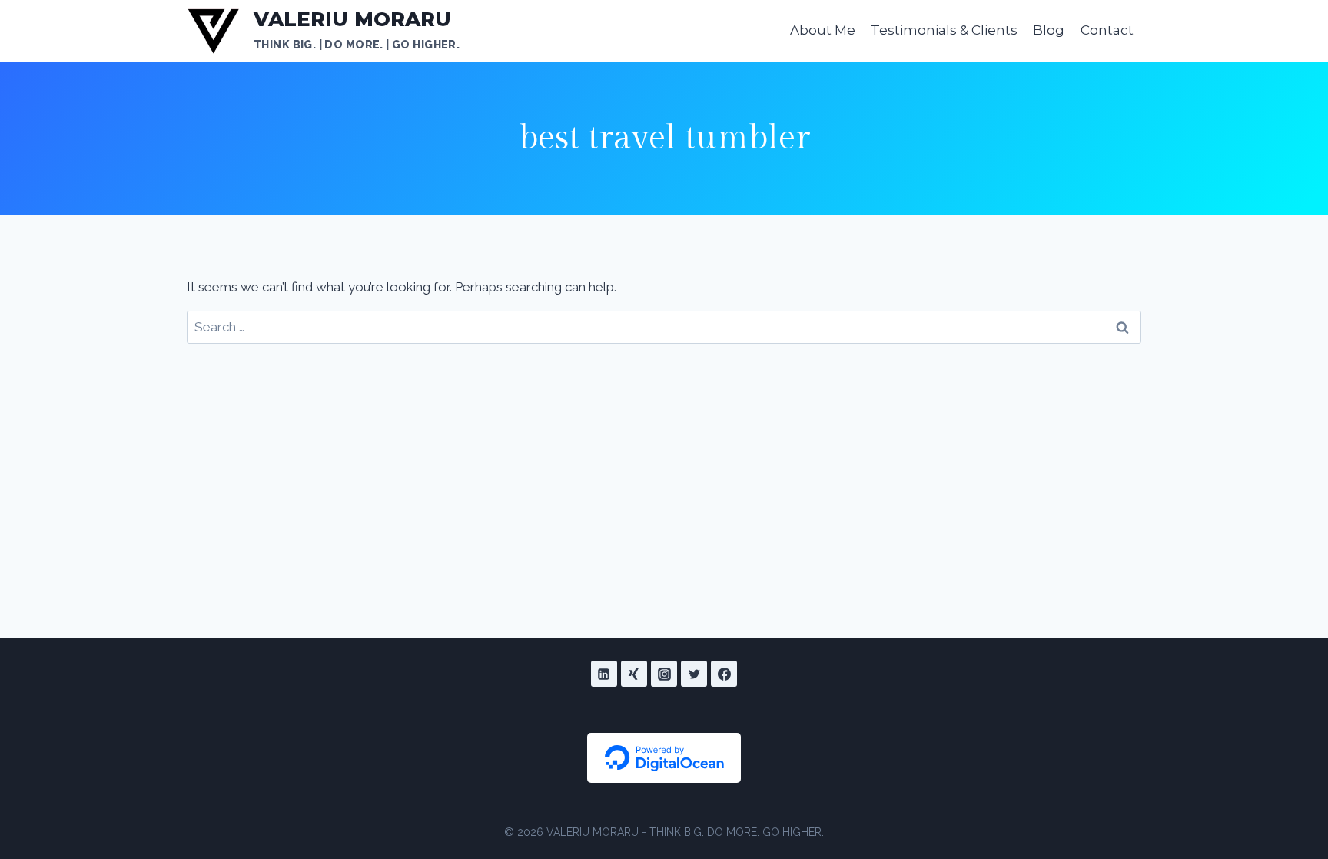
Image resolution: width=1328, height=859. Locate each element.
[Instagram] (664, 674)
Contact (1107, 30)
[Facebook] (724, 674)
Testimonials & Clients (944, 30)
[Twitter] (694, 674)
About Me (822, 30)
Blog (1048, 30)
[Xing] (634, 674)
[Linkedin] (604, 674)
